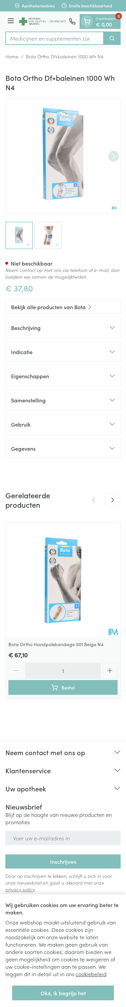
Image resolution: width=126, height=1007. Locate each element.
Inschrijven (63, 861)
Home (11, 56)
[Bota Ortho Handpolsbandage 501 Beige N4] (63, 580)
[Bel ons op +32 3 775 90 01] (72, 21)
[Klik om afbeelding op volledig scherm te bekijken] (63, 156)
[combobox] (54, 38)
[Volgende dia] (112, 500)
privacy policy (20, 889)
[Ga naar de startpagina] (42, 21)
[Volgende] (113, 156)
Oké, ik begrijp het (63, 993)
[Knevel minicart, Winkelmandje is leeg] (87, 21)
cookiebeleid (91, 973)
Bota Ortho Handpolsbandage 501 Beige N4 (55, 644)
